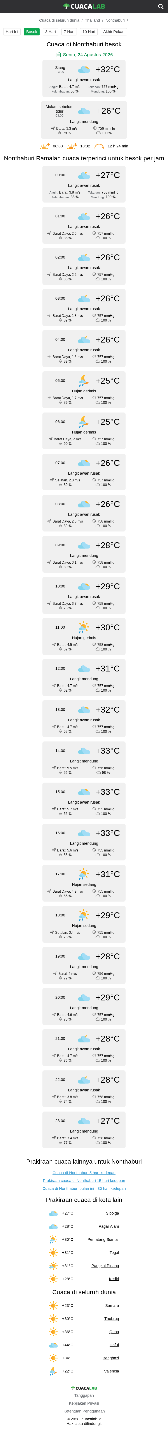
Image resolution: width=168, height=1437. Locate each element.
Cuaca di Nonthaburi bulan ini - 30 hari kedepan (84, 1188)
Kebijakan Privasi (84, 1403)
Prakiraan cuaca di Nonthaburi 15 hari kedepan (84, 1180)
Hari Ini (12, 32)
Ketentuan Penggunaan (84, 1411)
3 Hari (50, 32)
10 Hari (88, 32)
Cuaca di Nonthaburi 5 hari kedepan (84, 1173)
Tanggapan (84, 1395)
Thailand (92, 20)
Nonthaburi (115, 20)
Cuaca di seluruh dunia (59, 20)
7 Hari (69, 32)
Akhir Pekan (113, 32)
